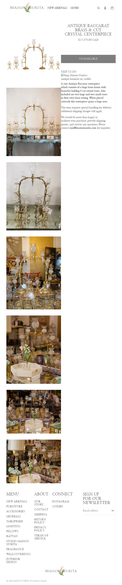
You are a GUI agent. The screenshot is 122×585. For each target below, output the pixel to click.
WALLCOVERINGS (18, 554)
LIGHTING (13, 526)
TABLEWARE (14, 521)
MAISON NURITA (21, 581)
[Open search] (98, 7)
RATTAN (12, 536)
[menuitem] (74, 8)
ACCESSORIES (15, 511)
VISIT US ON (68, 72)
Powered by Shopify (38, 581)
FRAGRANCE (15, 549)
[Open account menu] (105, 7)
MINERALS (13, 516)
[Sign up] (112, 511)
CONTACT (41, 509)
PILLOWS (12, 531)
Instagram (60, 501)
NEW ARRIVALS (16, 501)
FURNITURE (14, 506)
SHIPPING (40, 514)
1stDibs (57, 506)
